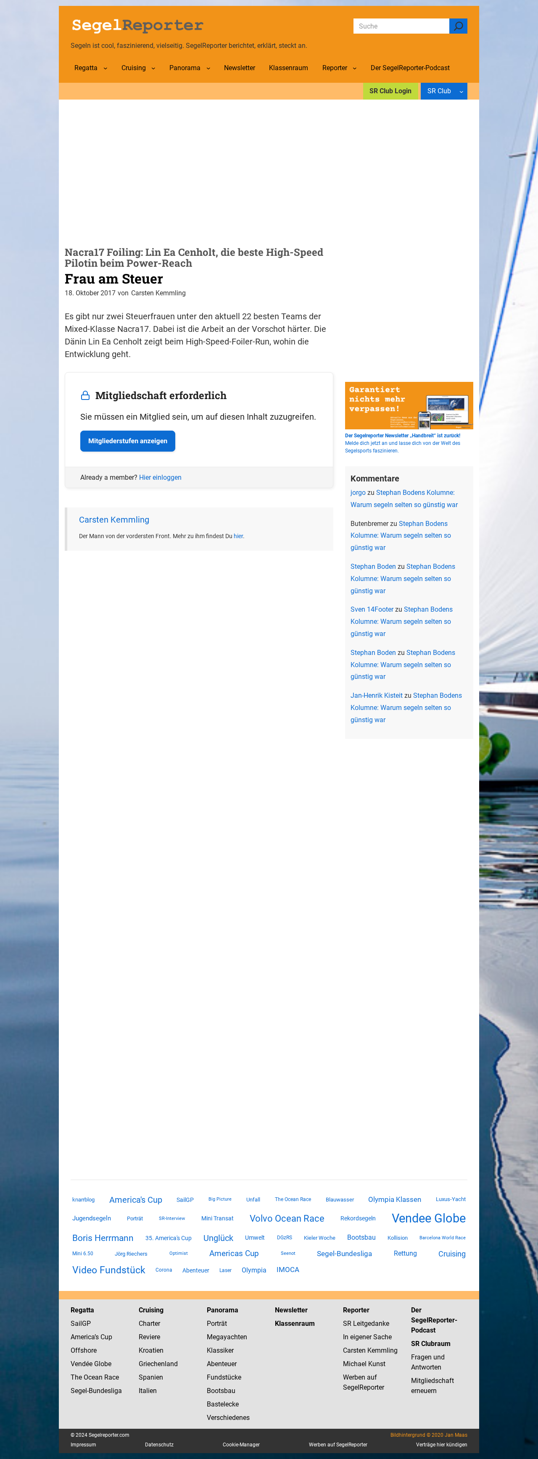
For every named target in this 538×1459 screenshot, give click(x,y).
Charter (149, 1324)
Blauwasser (340, 1199)
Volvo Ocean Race (287, 1218)
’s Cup (103, 1337)
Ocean (93, 1377)
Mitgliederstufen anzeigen (127, 441)
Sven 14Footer (372, 609)
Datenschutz (159, 1445)
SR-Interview (172, 1218)
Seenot (288, 1253)
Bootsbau (361, 1237)
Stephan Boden (373, 566)
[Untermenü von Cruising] (153, 68)
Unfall (253, 1199)
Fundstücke (224, 1377)
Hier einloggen (160, 477)
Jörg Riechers (131, 1254)
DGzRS (284, 1238)
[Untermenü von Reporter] (355, 68)
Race (111, 1377)
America (83, 1337)
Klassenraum (295, 1324)
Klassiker (220, 1350)
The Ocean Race (293, 1199)
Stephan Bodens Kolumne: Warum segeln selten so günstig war (401, 536)
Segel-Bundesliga (344, 1253)
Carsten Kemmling (114, 520)
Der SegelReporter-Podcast (434, 1320)
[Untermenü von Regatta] (105, 68)
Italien (148, 1391)
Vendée (81, 1364)
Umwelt (255, 1237)
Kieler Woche (319, 1238)
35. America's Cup (168, 1238)
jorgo (358, 493)
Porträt (135, 1218)
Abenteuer (195, 1270)
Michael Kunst (364, 1364)
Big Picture (220, 1199)
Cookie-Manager (241, 1445)
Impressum (83, 1445)
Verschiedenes (228, 1418)
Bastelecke (223, 1404)
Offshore (84, 1350)
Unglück (218, 1238)
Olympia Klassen (394, 1199)
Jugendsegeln (91, 1218)
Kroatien (151, 1350)
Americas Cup (234, 1253)
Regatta (82, 1310)
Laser (225, 1270)
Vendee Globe (429, 1218)
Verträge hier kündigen (441, 1445)
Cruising (452, 1253)
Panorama (222, 1310)
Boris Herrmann (103, 1238)
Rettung (405, 1253)
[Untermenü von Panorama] (208, 68)
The (77, 1377)
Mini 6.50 (82, 1254)
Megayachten (227, 1337)
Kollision (398, 1238)
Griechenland (158, 1364)
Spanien (151, 1377)
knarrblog (83, 1199)
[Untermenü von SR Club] (461, 91)
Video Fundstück (108, 1270)
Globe (101, 1364)
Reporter (356, 1310)
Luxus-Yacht (451, 1199)
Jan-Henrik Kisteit (377, 695)
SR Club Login (390, 91)
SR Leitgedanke (366, 1324)
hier (238, 536)
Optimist (178, 1253)
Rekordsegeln (358, 1218)
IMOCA (288, 1270)
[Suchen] (458, 26)
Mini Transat (217, 1218)
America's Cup (135, 1200)
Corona (164, 1270)
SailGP (185, 1199)
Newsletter (291, 1310)
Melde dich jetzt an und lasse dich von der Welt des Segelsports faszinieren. (402, 443)
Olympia (254, 1270)
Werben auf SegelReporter (338, 1445)
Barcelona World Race (442, 1238)
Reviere (149, 1337)
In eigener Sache (367, 1337)
